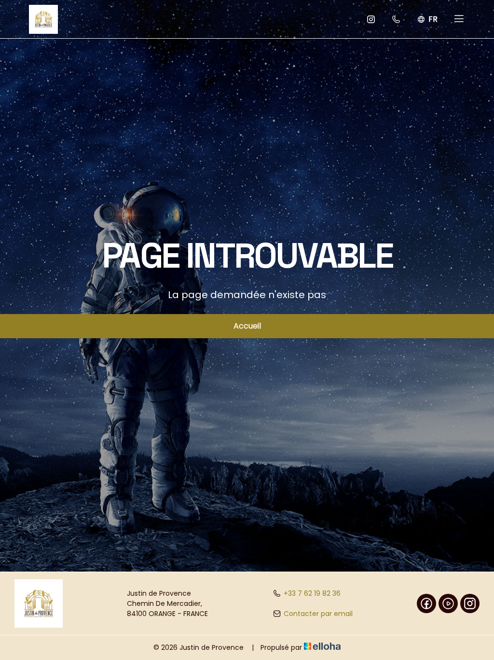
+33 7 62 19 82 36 (312, 593)
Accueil (247, 325)
